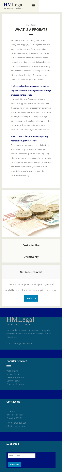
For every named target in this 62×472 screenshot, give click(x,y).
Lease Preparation (15, 377)
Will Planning (12, 371)
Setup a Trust (12, 374)
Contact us (31, 298)
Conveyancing (12, 380)
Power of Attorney (15, 384)
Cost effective (31, 245)
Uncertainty (31, 256)
